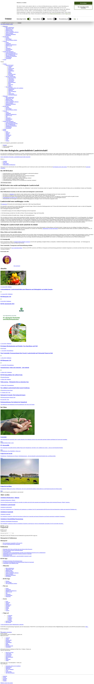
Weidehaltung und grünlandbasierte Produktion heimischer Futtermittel (17, 553)
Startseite (5, 145)
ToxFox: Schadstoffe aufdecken (12, 32)
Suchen (19, 22)
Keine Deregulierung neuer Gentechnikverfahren (13, 550)
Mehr (75, 19)
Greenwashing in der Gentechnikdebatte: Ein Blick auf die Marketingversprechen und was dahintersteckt (24, 552)
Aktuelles (5, 161)
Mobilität (10, 73)
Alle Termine (31, 404)
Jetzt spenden (3, 24)
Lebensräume (11, 81)
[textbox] (11, 23)
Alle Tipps (27, 404)
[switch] (43, 19)
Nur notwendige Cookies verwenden (83, 7)
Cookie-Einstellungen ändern (6, 624)
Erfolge (7, 42)
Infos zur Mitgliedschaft (10, 55)
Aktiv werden (6, 163)
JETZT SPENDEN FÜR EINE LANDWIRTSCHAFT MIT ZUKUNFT (15, 156)
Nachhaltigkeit (11, 70)
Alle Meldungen (4, 404)
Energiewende (11, 68)
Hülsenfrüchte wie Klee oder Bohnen (50, 228)
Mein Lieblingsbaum (10, 27)
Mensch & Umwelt (9, 65)
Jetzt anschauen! (17, 265)
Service (4, 130)
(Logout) (7, 140)
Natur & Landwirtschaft (10, 76)
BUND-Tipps (6, 36)
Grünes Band (11, 78)
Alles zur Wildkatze (12, 91)
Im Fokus (5, 162)
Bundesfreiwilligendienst (11, 34)
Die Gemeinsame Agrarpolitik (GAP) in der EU (12, 543)
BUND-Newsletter (9, 30)
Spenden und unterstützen (8, 51)
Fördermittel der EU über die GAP (10, 197)
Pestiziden (12, 194)
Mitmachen (5, 26)
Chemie (9, 67)
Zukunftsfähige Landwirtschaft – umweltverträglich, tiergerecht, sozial (17, 556)
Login (7, 139)
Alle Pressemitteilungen (20, 404)
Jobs (6, 47)
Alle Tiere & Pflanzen (12, 94)
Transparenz (8, 48)
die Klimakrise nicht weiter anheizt (60, 166)
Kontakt (7, 138)
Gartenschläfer (11, 93)
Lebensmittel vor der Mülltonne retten (10, 563)
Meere (9, 83)
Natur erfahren (9, 38)
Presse (7, 131)
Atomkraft (10, 66)
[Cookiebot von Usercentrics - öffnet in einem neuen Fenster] (8, 19)
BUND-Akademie (9, 33)
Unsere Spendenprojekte (11, 52)
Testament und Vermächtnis (11, 56)
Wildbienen (10, 90)
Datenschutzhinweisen (55, 13)
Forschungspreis (9, 49)
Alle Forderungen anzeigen (6, 182)
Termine (7, 133)
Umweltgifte (10, 75)
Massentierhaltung (12, 82)
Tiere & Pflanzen (9, 86)
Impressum (68, 13)
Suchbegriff (3, 22)
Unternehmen (8, 58)
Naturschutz (10, 84)
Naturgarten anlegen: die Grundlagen (15, 88)
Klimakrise (10, 69)
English (4, 59)
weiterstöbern (9, 632)
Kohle (9, 71)
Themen (4, 63)
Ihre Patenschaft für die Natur (12, 53)
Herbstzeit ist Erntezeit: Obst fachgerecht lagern (12, 561)
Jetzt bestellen (3, 632)
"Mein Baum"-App (9, 28)
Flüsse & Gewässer (12, 77)
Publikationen (8, 135)
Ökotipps (7, 37)
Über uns (5, 41)
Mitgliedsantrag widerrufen (18, 624)
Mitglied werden (9, 24)
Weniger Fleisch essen (7, 554)
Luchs (9, 92)
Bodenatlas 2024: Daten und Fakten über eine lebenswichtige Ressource (17, 549)
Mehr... (86, 626)
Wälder (9, 85)
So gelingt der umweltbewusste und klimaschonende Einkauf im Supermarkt (18, 562)
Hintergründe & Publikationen (9, 164)
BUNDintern (8, 35)
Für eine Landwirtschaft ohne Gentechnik (11, 544)
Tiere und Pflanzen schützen (11, 40)
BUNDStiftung (9, 57)
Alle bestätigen (83, 3)
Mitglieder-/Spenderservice (11, 44)
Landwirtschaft (11, 80)
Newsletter (8, 136)
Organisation (8, 43)
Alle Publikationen (11, 404)
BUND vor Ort (9, 45)
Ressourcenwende (12, 74)
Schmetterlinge (11, 89)
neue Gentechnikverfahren (17, 247)
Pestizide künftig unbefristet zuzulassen (22, 241)
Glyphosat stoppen (7, 551)
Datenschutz (8, 50)
